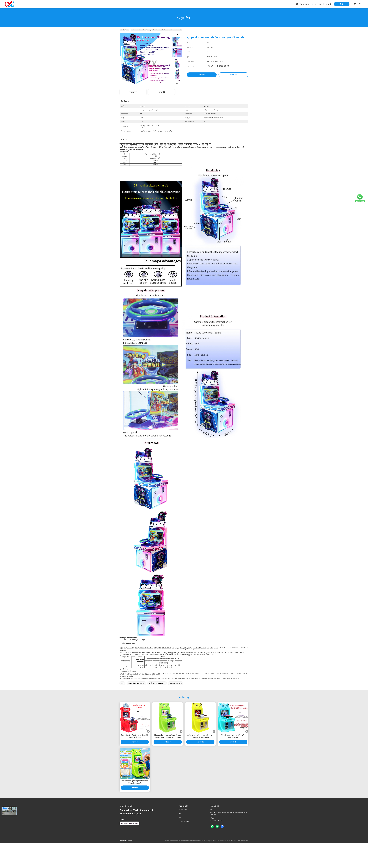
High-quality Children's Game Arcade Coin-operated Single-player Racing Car (167, 736)
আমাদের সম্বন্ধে (304, 4)
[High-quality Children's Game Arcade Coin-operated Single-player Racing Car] (167, 717)
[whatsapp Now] (360, 202)
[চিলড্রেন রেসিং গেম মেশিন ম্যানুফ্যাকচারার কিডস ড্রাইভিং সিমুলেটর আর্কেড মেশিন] (135, 717)
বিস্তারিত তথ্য (133, 92)
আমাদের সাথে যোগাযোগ (324, 4)
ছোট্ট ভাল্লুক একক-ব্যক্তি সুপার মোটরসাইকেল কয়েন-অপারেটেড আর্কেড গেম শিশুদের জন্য (200, 736)
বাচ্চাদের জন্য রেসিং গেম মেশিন (138, 30)
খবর (315, 4)
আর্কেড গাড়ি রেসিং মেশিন (175, 683)
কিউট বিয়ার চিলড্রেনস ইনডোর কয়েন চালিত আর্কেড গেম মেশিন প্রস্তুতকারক (233, 736)
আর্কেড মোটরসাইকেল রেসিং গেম (136, 683)
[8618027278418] (212, 826)
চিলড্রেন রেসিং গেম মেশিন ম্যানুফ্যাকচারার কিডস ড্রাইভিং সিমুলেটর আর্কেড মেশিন (135, 736)
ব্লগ (180, 817)
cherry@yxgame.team (131, 823)
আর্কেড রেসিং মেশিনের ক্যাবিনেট (156, 683)
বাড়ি (297, 4)
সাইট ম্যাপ (130, 840)
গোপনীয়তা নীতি (123, 840)
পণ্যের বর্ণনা (161, 92)
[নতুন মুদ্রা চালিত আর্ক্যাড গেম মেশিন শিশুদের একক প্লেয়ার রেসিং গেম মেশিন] (145, 58)
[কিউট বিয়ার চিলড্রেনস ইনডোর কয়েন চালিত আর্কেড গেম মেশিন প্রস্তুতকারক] (233, 717)
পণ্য (311, 4)
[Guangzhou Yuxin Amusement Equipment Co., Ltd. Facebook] (222, 826)
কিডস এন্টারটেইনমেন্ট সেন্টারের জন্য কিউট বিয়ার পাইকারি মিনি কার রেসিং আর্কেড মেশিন (135, 782)
